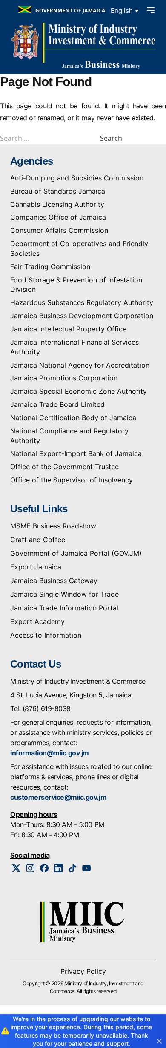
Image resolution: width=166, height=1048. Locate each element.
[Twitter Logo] (16, 868)
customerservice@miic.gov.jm (58, 797)
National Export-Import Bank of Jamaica (76, 453)
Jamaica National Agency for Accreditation (79, 365)
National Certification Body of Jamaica (73, 417)
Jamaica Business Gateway (53, 580)
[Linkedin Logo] (58, 868)
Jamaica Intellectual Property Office (68, 329)
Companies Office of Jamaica (58, 217)
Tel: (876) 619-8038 (40, 708)
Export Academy (37, 621)
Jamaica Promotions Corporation (63, 378)
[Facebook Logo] (44, 868)
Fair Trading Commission (50, 266)
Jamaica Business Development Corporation (81, 315)
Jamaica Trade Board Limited (57, 404)
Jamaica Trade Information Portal (64, 608)
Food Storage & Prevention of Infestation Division (76, 285)
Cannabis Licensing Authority (57, 204)
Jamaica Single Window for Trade (64, 594)
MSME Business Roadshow (53, 526)
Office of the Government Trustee (64, 466)
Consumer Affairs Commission (59, 230)
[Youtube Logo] (86, 868)
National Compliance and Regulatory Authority (69, 436)
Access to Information (45, 635)
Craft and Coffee (37, 539)
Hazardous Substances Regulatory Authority (81, 302)
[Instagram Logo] (30, 868)
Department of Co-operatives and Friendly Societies (79, 248)
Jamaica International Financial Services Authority (74, 347)
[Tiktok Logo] (72, 868)
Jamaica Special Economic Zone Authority (78, 391)
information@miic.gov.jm (49, 753)
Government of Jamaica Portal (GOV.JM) (76, 553)
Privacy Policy (83, 971)
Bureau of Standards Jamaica (57, 191)
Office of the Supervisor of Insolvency (71, 480)
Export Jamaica (35, 567)
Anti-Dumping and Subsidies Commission (76, 178)
